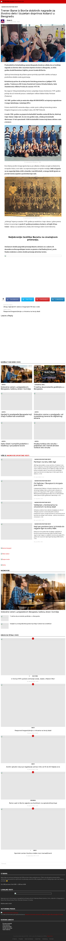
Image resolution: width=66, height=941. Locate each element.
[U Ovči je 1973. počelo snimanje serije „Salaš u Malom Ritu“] (33, 656)
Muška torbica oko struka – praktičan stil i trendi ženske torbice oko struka (46, 446)
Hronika (33, 800)
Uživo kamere (6, 925)
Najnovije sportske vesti (18, 455)
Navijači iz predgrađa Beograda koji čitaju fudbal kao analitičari (16, 415)
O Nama (14, 939)
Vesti (33, 727)
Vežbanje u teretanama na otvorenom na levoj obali (45, 506)
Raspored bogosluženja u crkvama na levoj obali (33, 730)
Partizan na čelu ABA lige (45, 462)
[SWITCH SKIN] (58, 1)
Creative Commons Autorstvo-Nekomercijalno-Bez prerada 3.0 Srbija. (44, 914)
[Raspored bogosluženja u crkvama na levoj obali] (33, 705)
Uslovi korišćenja (29, 939)
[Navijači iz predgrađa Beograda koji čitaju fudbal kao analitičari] (16, 401)
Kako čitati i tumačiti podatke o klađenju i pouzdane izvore (14, 445)
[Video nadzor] (5, 553)
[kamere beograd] (6, 548)
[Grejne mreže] (5, 559)
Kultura (35, 676)
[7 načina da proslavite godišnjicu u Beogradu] (49, 374)
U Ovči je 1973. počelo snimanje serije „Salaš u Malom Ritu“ (33, 679)
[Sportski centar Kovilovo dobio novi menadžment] (33, 829)
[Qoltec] (3, 565)
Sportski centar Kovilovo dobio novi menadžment (33, 853)
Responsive (50, 936)
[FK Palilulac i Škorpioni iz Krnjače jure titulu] (16, 490)
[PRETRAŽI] (60, 1)
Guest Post (37, 939)
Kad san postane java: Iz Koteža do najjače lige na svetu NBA (49, 527)
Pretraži (63, 864)
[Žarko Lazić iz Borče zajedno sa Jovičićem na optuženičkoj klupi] (33, 786)
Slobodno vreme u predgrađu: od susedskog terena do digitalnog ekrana (48, 416)
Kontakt (52, 939)
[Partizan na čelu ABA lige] (16, 467)
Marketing (45, 939)
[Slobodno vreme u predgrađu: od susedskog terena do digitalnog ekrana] (49, 401)
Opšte (3, 384)
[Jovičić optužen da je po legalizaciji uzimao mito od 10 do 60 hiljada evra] (33, 749)
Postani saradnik (7, 923)
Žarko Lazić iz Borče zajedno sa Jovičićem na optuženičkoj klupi (33, 803)
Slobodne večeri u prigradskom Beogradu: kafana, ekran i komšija (16, 388)
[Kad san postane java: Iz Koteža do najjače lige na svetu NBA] (16, 531)
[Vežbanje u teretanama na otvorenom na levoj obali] (16, 510)
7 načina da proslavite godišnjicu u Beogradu (49, 388)
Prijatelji (21, 939)
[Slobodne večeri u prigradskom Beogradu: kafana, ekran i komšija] (16, 374)
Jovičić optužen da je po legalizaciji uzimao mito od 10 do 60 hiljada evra (33, 767)
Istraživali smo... (40, 384)
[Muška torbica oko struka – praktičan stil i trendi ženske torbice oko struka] (49, 431)
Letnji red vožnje (7, 926)
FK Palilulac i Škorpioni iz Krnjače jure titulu (48, 484)
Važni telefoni (6, 929)
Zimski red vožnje (7, 928)
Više (40, 473)
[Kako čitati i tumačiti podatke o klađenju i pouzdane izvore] (16, 431)
